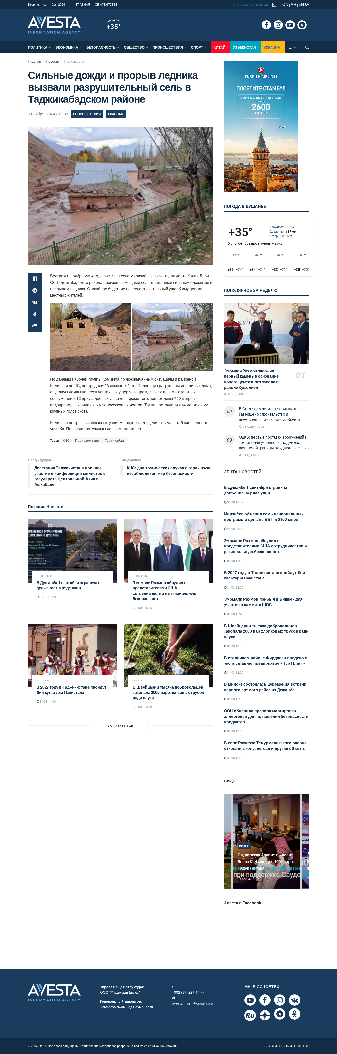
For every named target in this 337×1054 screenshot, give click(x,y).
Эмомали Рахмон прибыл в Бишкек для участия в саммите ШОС (263, 601)
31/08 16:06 (143, 607)
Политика (37, 47)
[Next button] (306, 841)
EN (302, 4)
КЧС (66, 440)
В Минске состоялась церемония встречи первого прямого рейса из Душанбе (265, 686)
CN (285, 4)
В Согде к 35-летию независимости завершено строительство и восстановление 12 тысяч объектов (270, 414)
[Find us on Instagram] (278, 24)
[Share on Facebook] (35, 279)
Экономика (67, 47)
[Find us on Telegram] (302, 24)
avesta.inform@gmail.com (192, 1003)
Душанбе (112, 20)
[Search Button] (307, 47)
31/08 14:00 (47, 701)
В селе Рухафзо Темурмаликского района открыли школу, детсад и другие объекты (265, 745)
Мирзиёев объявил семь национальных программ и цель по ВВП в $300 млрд (264, 516)
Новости (52, 61)
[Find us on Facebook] (266, 24)
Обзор (137, 680)
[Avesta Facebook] (265, 1000)
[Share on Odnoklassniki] (35, 314)
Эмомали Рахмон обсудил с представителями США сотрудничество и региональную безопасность (164, 590)
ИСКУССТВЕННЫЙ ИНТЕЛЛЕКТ (252, 4)
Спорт (197, 47)
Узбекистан (244, 47)
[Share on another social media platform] (35, 326)
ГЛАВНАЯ (83, 4)
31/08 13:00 (234, 731)
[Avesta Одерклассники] (294, 1014)
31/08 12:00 (234, 757)
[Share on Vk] (35, 302)
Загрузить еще (120, 725)
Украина (272, 47)
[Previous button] (227, 841)
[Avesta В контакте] (294, 1000)
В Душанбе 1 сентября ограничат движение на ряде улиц (68, 585)
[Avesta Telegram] (279, 1014)
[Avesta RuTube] (250, 1015)
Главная (34, 61)
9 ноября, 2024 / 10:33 (48, 114)
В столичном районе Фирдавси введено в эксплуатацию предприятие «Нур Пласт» (265, 660)
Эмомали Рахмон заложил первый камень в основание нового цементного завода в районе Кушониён (251, 379)
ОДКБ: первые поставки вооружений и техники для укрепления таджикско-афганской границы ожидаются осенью (273, 442)
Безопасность (101, 47)
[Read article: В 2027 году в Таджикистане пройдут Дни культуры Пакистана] (72, 655)
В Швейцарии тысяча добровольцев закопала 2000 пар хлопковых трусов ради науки (168, 692)
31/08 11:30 (234, 699)
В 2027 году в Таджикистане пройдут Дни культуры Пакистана (71, 689)
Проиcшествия (168, 47)
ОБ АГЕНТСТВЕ (106, 4)
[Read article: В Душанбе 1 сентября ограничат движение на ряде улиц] (72, 551)
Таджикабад (114, 440)
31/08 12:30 (234, 672)
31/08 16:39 (47, 597)
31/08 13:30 (143, 706)
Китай (219, 47)
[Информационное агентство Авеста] (54, 24)
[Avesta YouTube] (250, 1000)
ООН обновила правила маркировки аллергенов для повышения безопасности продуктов (266, 716)
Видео (244, 852)
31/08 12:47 (234, 614)
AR (293, 4)
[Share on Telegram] (35, 290)
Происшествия (87, 440)
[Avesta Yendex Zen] (265, 1015)
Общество (134, 47)
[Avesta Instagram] (279, 1000)
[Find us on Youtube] (290, 24)
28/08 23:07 (234, 529)
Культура (43, 680)
